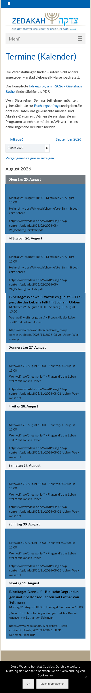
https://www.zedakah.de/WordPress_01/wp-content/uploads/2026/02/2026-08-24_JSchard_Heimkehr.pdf (38, 225)
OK (28, 683)
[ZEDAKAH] (45, 22)
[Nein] (85, 677)
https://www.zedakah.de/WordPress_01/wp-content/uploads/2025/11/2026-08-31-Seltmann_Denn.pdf (38, 630)
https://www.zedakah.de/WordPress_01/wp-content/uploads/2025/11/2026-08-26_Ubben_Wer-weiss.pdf (44, 334)
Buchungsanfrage (47, 105)
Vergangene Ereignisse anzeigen (30, 158)
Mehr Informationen (52, 683)
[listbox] (28, 148)
